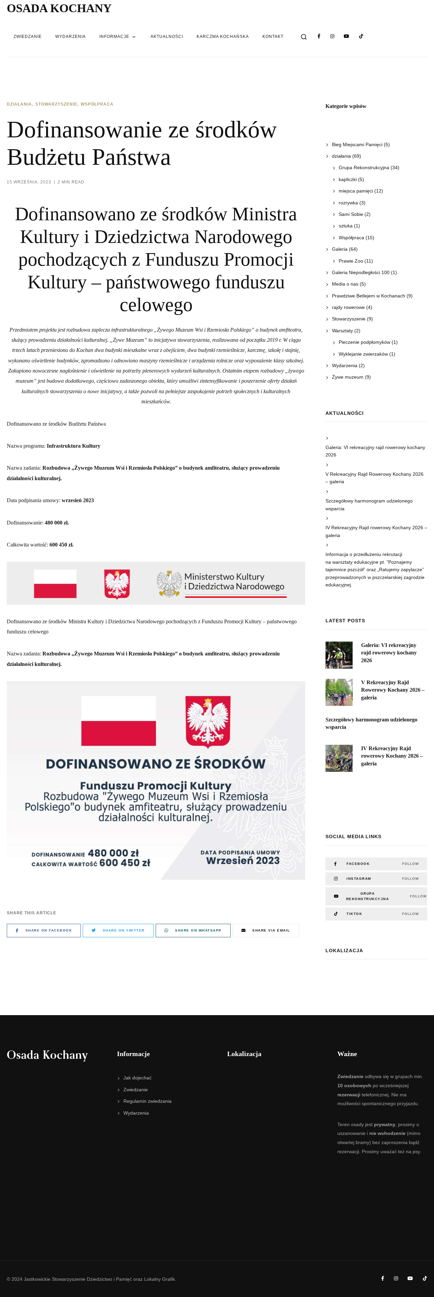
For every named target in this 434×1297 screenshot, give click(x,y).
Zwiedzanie (28, 36)
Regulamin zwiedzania (147, 1101)
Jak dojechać (137, 1077)
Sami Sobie (351, 214)
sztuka (346, 225)
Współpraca (97, 104)
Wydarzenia (70, 36)
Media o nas (345, 284)
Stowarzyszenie (56, 104)
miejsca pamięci (356, 191)
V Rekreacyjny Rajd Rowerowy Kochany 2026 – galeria (374, 477)
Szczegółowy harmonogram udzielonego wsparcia (369, 504)
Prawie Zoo (351, 261)
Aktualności (167, 36)
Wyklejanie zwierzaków (363, 354)
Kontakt (272, 36)
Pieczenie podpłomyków (364, 342)
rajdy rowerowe (348, 307)
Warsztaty (342, 330)
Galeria (340, 249)
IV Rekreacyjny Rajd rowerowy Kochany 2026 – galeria (376, 531)
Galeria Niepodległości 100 (361, 272)
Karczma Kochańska (223, 36)
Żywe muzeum (347, 377)
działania (19, 104)
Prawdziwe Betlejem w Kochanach (368, 295)
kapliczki (348, 179)
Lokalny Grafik (159, 1279)
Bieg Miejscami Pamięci (357, 144)
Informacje (114, 36)
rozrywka (348, 202)
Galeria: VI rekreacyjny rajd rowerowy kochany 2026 (375, 451)
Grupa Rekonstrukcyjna (364, 167)
